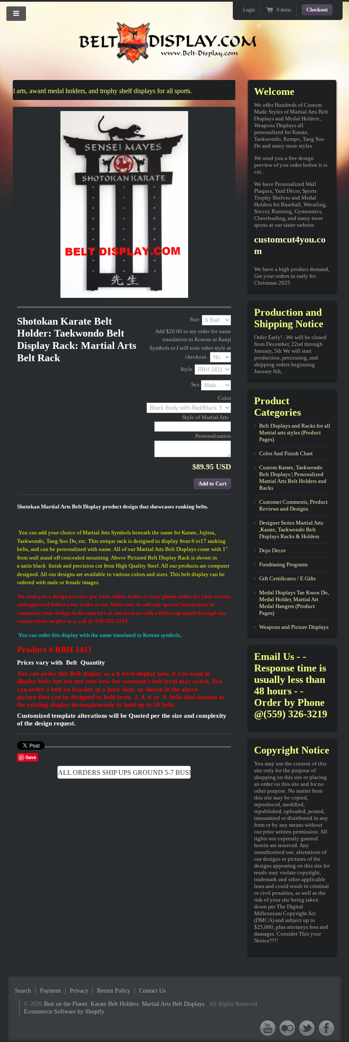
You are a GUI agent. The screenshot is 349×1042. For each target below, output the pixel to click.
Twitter (307, 1028)
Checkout (317, 10)
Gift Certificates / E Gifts (287, 578)
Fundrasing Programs (283, 564)
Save (31, 757)
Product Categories (277, 406)
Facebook (326, 1028)
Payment (50, 991)
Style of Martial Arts (205, 417)
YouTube (267, 1028)
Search (23, 991)
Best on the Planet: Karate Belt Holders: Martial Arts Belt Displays (125, 1004)
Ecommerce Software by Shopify (64, 1011)
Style (186, 369)
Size (195, 319)
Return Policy (113, 991)
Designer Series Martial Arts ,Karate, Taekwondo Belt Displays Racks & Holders (291, 530)
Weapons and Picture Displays (294, 627)
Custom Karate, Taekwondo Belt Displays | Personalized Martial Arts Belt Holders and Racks (292, 477)
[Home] (168, 57)
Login (249, 10)
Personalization (213, 436)
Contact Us (152, 991)
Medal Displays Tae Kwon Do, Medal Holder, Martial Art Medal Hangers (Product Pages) (294, 602)
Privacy (79, 991)
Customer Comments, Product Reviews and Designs (293, 505)
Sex (195, 385)
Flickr (287, 1028)
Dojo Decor (272, 550)
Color (224, 398)
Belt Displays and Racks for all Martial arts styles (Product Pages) (294, 432)
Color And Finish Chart (286, 453)
